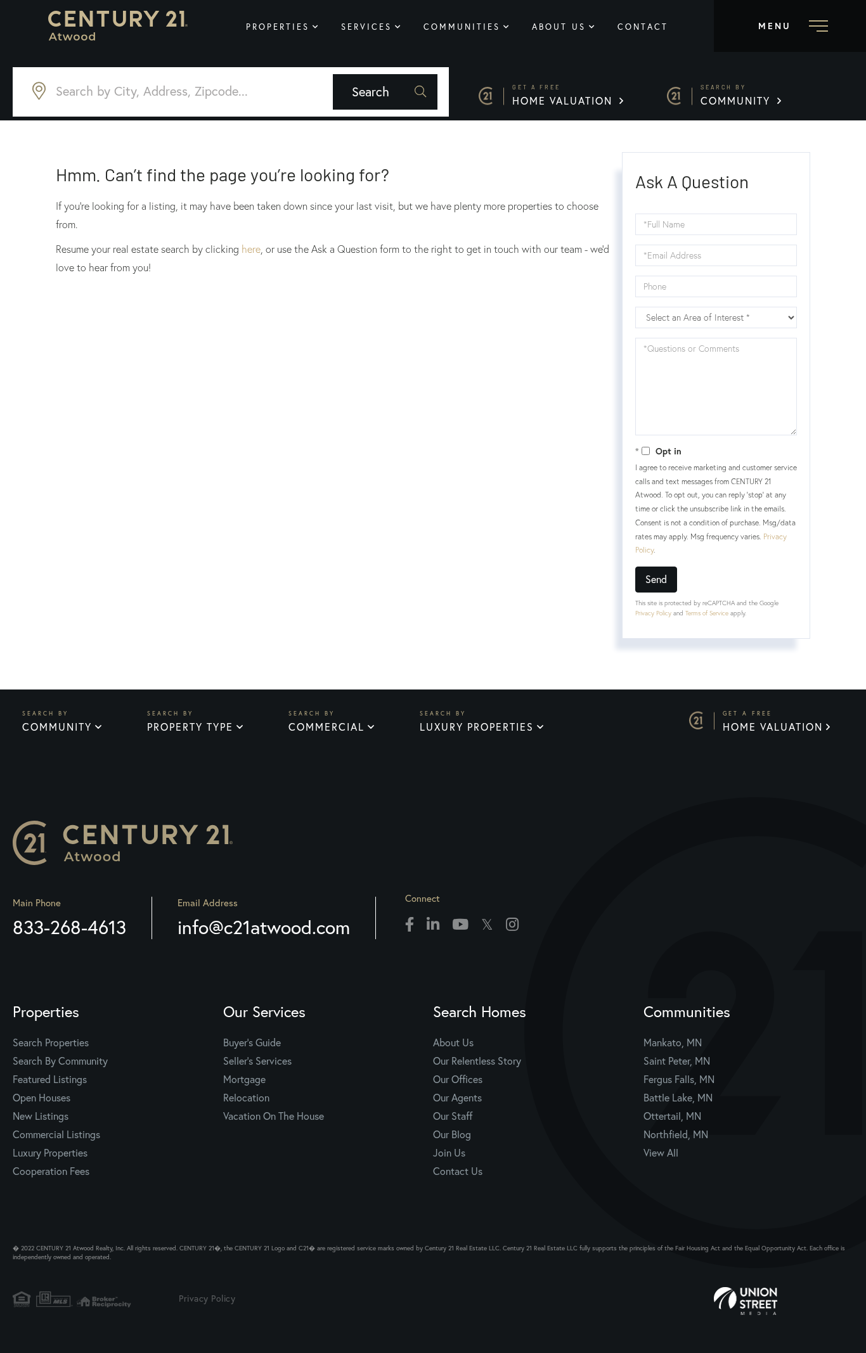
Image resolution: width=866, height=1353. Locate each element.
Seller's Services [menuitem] (257, 1061)
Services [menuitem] (366, 27)
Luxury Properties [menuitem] (50, 1152)
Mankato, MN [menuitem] (672, 1042)
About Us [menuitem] (559, 27)
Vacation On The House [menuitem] (273, 1116)
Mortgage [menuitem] (244, 1079)
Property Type (190, 727)
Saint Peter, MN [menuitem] (676, 1061)
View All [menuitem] (660, 1152)
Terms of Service (706, 613)
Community (737, 95)
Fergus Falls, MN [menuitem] (678, 1079)
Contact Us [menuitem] (457, 1171)
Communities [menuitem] (461, 27)
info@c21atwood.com (264, 927)
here (251, 249)
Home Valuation (564, 95)
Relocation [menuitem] (246, 1097)
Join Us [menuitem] (449, 1152)
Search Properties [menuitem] (51, 1042)
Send (656, 579)
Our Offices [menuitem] (457, 1079)
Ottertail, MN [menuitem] (672, 1116)
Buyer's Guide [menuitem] (252, 1042)
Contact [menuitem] (642, 27)
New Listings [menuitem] (40, 1116)
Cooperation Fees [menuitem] (51, 1171)
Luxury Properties (477, 727)
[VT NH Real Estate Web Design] (783, 1301)
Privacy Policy (653, 613)
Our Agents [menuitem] (457, 1097)
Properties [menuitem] (277, 27)
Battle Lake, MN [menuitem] (678, 1097)
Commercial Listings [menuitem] (56, 1134)
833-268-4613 (69, 927)
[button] (385, 92)
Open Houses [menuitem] (41, 1097)
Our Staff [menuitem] (452, 1116)
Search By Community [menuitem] (60, 1061)
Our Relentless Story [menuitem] (477, 1061)
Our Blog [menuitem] (452, 1134)
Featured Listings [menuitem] (50, 1079)
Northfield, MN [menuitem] (675, 1134)
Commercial (326, 727)
